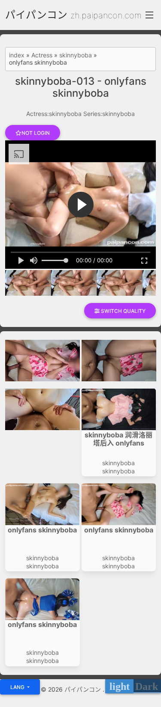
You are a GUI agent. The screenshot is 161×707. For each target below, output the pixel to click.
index (16, 55)
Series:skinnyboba (109, 113)
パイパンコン (36, 15)
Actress (41, 55)
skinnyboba (75, 55)
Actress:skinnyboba (54, 113)
